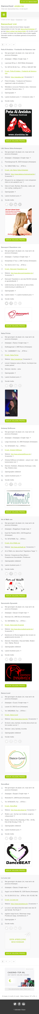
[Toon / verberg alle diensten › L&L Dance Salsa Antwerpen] (21, 187)
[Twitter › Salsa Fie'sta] (6, 385)
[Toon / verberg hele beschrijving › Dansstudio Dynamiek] (21, 636)
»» (14, 44)
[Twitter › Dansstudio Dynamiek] (6, 659)
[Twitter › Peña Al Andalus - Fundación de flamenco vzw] (6, 105)
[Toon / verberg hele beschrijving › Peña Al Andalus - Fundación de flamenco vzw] (21, 82)
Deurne (15, 887)
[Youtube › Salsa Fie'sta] (20, 385)
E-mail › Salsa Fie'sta (11, 355)
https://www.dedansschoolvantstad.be (23, 174)
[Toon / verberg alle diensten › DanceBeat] (21, 821)
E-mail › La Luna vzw (11, 900)
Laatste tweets (10, 295)
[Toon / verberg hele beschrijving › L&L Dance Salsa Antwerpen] (21, 181)
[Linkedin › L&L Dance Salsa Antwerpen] (15, 204)
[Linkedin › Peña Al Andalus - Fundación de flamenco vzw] (15, 105)
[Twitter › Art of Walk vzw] (6, 573)
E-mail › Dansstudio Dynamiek (14, 625)
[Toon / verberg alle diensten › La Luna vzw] (21, 915)
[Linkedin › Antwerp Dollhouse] (15, 484)
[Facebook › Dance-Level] (11, 741)
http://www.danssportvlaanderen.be (22, 273)
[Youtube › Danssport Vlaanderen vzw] (20, 303)
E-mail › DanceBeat (11, 806)
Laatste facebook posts (13, 97)
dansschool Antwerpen (28, 29)
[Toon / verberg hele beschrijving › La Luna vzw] (21, 909)
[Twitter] (15, 1004)
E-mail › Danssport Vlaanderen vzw (16, 269)
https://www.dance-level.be (19, 719)
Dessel (15, 613)
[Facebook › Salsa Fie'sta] (11, 385)
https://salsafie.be (16, 359)
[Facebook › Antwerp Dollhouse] (11, 484)
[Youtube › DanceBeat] (20, 838)
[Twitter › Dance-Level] (6, 741)
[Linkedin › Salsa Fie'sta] (15, 385)
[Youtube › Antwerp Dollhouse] (20, 484)
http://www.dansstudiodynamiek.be (22, 629)
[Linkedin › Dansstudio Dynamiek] (15, 659)
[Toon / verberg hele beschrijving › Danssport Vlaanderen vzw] (21, 280)
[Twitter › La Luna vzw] (6, 928)
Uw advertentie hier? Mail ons (19, 989)
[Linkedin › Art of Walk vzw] (15, 573)
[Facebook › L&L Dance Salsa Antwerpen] (11, 204)
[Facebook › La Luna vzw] (11, 928)
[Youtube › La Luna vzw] (20, 928)
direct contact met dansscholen (16, 31)
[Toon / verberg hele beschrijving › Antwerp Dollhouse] (21, 461)
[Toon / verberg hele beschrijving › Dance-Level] (21, 724)
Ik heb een (29, 2)
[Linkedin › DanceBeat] (15, 838)
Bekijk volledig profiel (15, 141)
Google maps (23, 59)
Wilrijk (15, 59)
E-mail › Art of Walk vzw (12, 543)
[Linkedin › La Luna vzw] (15, 928)
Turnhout (16, 257)
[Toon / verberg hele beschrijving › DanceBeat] (21, 815)
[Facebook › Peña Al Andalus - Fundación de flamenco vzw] (11, 105)
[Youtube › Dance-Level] (20, 741)
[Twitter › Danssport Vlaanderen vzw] (6, 303)
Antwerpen (8, 59)
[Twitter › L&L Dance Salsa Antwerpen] (6, 204)
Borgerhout (16, 529)
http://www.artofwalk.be (18, 547)
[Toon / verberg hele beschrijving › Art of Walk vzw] (21, 551)
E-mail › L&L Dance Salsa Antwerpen (16, 170)
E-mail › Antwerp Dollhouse (13, 450)
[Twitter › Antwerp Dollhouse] (6, 484)
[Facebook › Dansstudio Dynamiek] (11, 659)
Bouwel (15, 793)
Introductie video (29, 97)
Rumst (15, 343)
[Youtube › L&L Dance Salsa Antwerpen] (20, 204)
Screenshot (29, 77)
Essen (15, 702)
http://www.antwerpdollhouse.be (21, 454)
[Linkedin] (23, 1004)
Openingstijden (10, 93)
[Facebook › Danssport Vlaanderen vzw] (11, 303)
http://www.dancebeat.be (18, 810)
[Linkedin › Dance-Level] (15, 741)
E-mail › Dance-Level (11, 715)
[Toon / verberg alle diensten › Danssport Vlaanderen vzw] (21, 286)
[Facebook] (19, 1004)
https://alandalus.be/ (17, 77)
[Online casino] (19, 969)
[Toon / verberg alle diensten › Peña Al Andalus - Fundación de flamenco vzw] (21, 88)
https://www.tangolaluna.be (19, 904)
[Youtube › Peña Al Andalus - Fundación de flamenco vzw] (20, 105)
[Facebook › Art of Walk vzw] (11, 573)
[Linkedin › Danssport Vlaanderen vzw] (15, 303)
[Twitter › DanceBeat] (6, 838)
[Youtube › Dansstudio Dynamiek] (20, 659)
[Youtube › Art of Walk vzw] (20, 573)
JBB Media (17, 1009)
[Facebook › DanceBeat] (11, 838)
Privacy (23, 1009)
